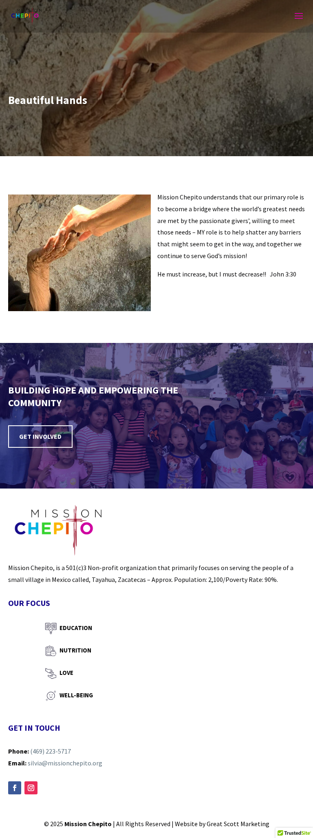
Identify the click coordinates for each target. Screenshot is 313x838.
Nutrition (75, 650)
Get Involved (40, 436)
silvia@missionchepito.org (65, 763)
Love (66, 673)
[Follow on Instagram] (30, 787)
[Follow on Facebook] (14, 787)
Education (76, 628)
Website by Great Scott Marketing (222, 824)
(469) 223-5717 (50, 751)
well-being (76, 695)
